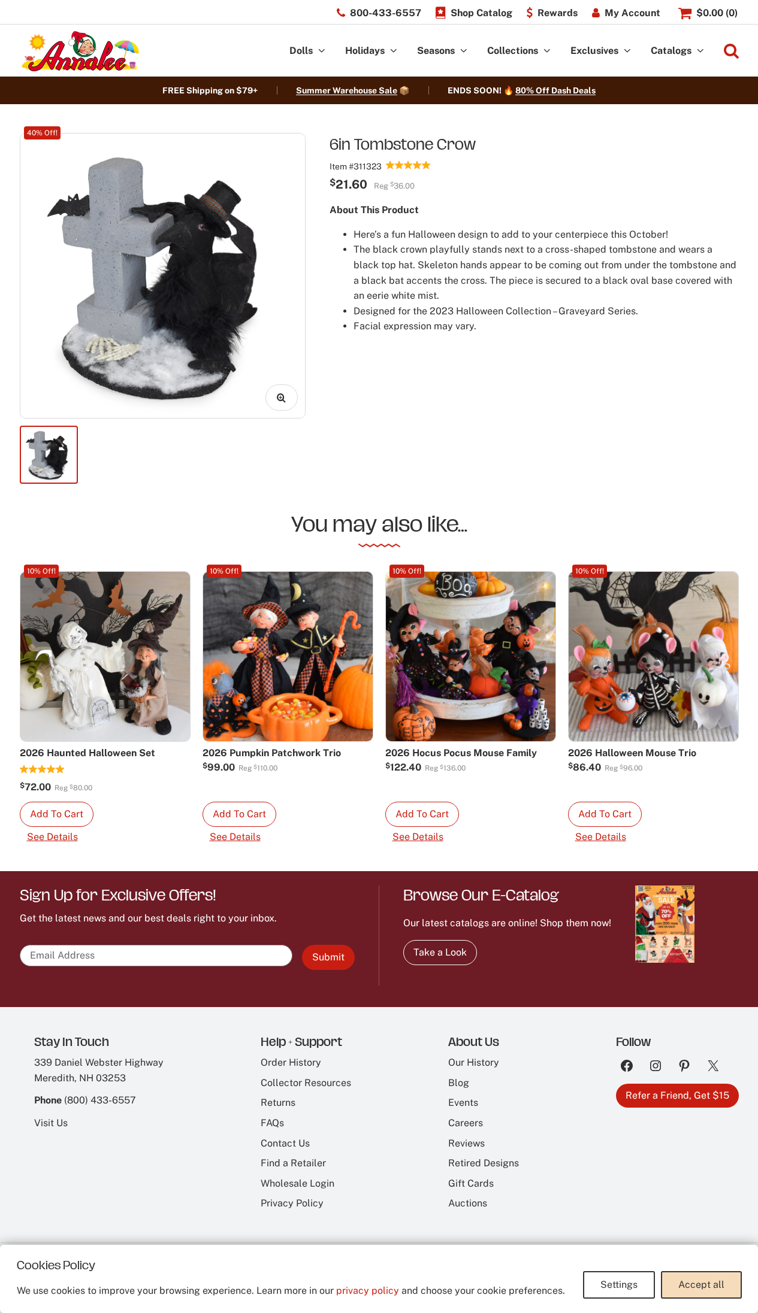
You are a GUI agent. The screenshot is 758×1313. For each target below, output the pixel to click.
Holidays (365, 50)
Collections (512, 50)
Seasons (436, 50)
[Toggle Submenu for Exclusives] (627, 51)
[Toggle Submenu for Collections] (547, 51)
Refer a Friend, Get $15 (677, 1095)
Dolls (301, 50)
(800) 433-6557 (100, 1100)
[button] (56, 814)
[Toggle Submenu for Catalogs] (700, 51)
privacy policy (367, 1290)
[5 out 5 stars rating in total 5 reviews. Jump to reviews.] (42, 768)
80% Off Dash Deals (555, 90)
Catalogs (671, 50)
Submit (328, 957)
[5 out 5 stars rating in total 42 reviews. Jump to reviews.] (408, 164)
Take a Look (440, 952)
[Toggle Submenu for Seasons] (464, 51)
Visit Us (51, 1123)
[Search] (731, 51)
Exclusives (594, 50)
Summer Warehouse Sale (346, 90)
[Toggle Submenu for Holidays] (394, 51)
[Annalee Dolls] (80, 51)
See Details (52, 836)
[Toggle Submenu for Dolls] (322, 51)
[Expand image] (281, 397)
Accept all (701, 1284)
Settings (619, 1284)
